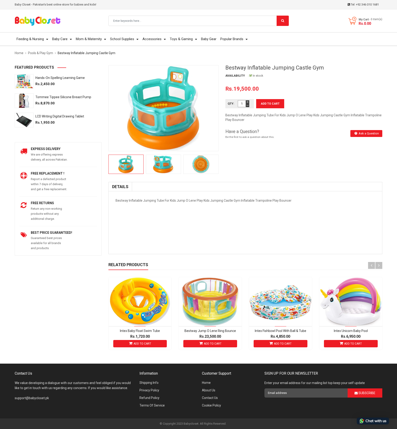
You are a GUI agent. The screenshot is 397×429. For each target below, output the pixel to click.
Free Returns (42, 203)
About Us (208, 390)
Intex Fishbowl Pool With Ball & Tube (280, 331)
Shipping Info (149, 382)
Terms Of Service (152, 405)
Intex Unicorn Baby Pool (351, 331)
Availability (235, 75)
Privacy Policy (149, 390)
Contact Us (210, 398)
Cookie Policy (211, 405)
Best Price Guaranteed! (51, 232)
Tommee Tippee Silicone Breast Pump (63, 97)
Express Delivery (45, 149)
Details (120, 186)
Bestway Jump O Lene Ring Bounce (210, 331)
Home (206, 382)
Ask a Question (368, 133)
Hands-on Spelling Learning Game (60, 78)
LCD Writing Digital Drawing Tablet (59, 116)
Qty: (231, 103)
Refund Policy (149, 398)
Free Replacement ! (47, 173)
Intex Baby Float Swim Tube (140, 331)
